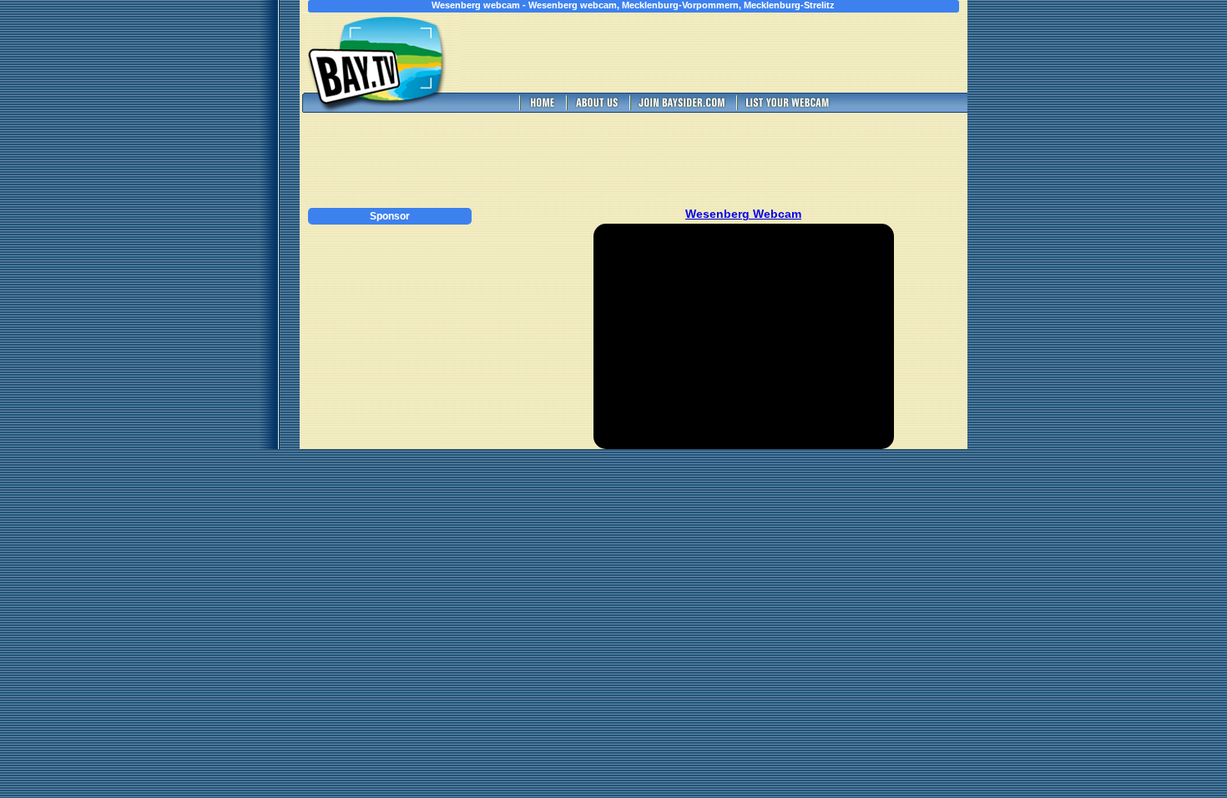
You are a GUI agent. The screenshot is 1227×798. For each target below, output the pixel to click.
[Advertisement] (743, 53)
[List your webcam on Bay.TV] (787, 108)
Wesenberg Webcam (743, 213)
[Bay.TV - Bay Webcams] (541, 108)
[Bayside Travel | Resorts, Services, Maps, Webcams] (681, 108)
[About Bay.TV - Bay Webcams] (596, 108)
